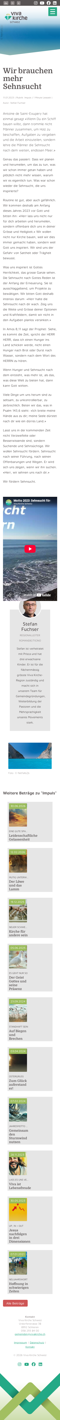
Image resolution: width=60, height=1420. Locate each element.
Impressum (20, 1342)
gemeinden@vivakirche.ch (30, 1334)
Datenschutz (37, 1342)
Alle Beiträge (15, 1303)
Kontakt (30, 1346)
